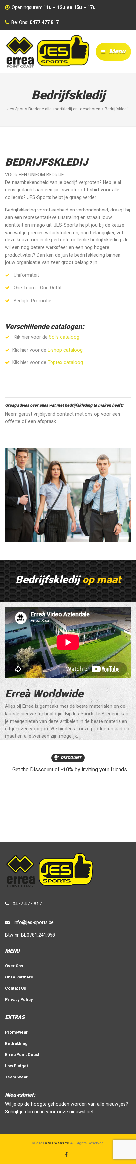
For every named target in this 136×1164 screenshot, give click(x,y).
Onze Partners (19, 977)
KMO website (57, 1143)
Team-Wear (16, 1077)
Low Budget (16, 1065)
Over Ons (14, 965)
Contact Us (15, 988)
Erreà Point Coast (22, 1054)
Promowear (16, 1032)
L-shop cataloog (65, 350)
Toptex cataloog (65, 362)
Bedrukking (16, 1043)
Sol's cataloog (64, 337)
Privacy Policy (19, 999)
